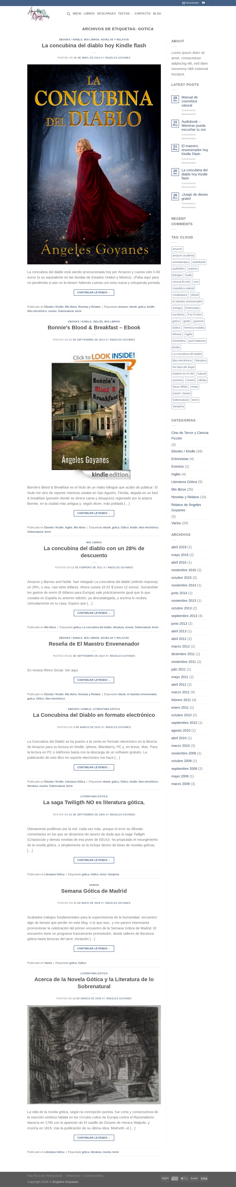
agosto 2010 (180, 730)
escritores (178, 314)
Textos (124, 13)
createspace (179, 294)
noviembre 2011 (183, 662)
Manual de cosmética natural (190, 101)
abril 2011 (178, 684)
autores (192, 268)
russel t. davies (181, 393)
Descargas (106, 13)
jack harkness (197, 340)
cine (196, 281)
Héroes (176, 334)
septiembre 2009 (184, 768)
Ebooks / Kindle (70, 39)
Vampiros (113, 874)
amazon (123, 306)
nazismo (177, 380)
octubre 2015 (181, 578)
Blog (157, 13)
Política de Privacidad (44, 1175)
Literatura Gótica (106, 709)
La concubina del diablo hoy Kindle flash (94, 45)
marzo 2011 (180, 692)
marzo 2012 (180, 646)
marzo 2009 (180, 784)
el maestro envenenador (142, 694)
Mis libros (91, 39)
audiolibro (178, 268)
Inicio (77, 13)
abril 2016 (178, 562)
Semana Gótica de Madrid (94, 891)
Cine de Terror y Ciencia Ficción (189, 435)
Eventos (177, 466)
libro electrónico (37, 311)
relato (194, 386)
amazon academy (183, 255)
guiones (199, 321)
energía (177, 308)
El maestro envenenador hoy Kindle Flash (195, 150)
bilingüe (177, 275)
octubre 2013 (181, 608)
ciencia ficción (181, 281)
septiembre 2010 (184, 723)
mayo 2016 (179, 555)
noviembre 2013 (183, 600)
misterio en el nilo (183, 373)
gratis (186, 321)
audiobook (198, 262)
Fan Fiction (195, 314)
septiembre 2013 (184, 616)
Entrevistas (192, 308)
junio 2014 (179, 593)
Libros (89, 13)
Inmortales (178, 340)
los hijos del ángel (183, 367)
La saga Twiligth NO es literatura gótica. (94, 802)
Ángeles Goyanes (117, 57)
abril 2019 (178, 547)
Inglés (98, 321)
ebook (133, 306)
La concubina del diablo (97, 627)
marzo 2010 (180, 746)
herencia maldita (194, 327)
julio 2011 (178, 669)
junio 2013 (179, 623)
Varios (94, 885)
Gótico (125, 527)
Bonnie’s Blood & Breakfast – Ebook (94, 327)
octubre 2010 (181, 715)
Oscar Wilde (179, 386)
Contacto (142, 13)
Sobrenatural (66, 311)
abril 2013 (178, 631)
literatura (118, 627)
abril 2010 (178, 738)
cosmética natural (183, 288)
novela (52, 311)
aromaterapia (180, 262)
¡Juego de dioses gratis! (195, 196)
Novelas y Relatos (115, 39)
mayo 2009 (179, 776)
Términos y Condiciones (84, 1175)
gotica (142, 306)
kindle (150, 306)
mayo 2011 (179, 677)
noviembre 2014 (183, 585)
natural (202, 373)
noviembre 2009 (183, 753)
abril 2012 (178, 639)
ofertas (202, 380)
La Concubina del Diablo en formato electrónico (94, 715)
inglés (188, 334)
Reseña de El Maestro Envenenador (94, 644)
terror (78, 311)
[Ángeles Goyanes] (44, 14)
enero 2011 (180, 707)
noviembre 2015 (183, 570)
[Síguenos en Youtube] (203, 3)
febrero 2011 (181, 700)
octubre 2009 (181, 761)
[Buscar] (68, 13)
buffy (189, 275)
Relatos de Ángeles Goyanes (186, 507)
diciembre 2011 (183, 654)
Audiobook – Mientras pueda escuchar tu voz (194, 126)
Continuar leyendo (94, 292)
